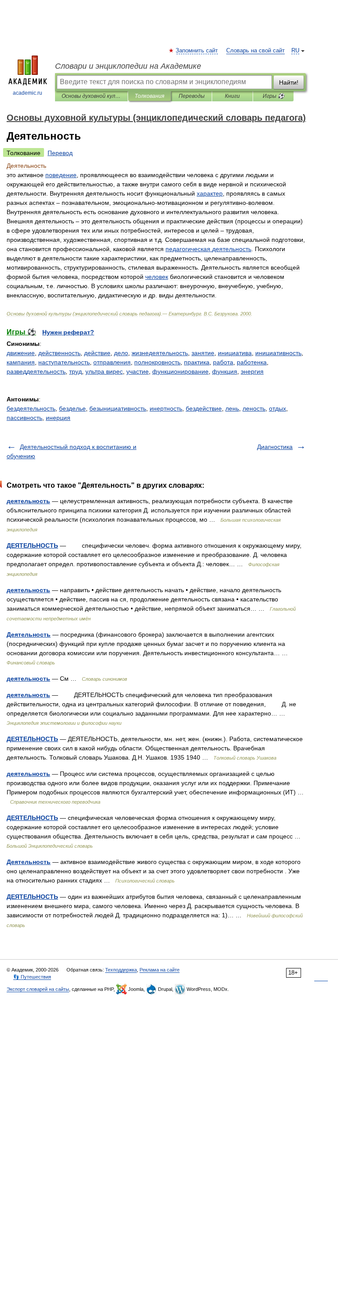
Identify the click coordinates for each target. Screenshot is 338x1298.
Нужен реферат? (68, 332)
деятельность (28, 500)
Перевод (60, 152)
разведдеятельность (36, 371)
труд (75, 371)
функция (224, 371)
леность (253, 408)
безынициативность (117, 408)
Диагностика (275, 446)
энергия (252, 371)
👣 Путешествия (32, 976)
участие (137, 371)
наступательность (64, 362)
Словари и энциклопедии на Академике (128, 66)
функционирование (180, 371)
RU (295, 51)
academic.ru (27, 93)
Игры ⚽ (273, 96)
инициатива (235, 352)
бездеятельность (31, 408)
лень (232, 408)
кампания (21, 362)
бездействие (204, 408)
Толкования (149, 96)
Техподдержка (121, 969)
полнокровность (157, 362)
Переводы (192, 96)
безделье (72, 408)
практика (196, 362)
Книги (232, 96)
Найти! (288, 82)
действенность (59, 352)
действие (97, 352)
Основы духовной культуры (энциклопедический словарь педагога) (91, 96)
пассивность (24, 417)
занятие (202, 352)
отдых (277, 408)
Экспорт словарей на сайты (38, 989)
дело (121, 352)
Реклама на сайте (160, 969)
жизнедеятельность (160, 352)
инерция (58, 417)
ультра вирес (104, 371)
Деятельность (29, 634)
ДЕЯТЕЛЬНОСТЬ (32, 545)
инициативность (278, 352)
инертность (166, 408)
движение (21, 352)
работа (223, 362)
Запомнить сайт (197, 51)
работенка (252, 362)
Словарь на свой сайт (255, 51)
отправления (112, 362)
